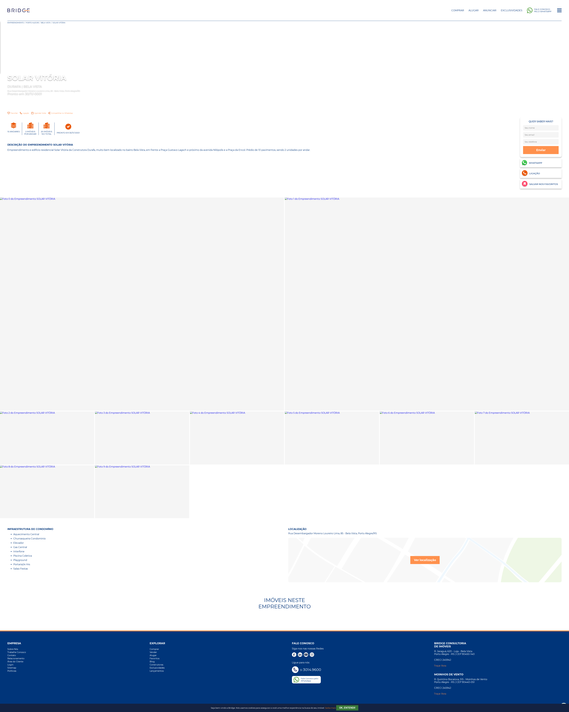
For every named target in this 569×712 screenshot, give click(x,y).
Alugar (474, 10)
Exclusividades (511, 10)
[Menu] (559, 10)
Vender (153, 652)
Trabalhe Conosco (16, 652)
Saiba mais (330, 708)
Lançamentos (157, 671)
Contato (11, 655)
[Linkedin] (300, 654)
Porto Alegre (32, 23)
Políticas (11, 671)
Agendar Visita (40, 113)
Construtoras (156, 664)
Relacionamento (15, 658)
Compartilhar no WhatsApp (62, 113)
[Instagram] (312, 654)
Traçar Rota (440, 665)
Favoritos (154, 658)
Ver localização (425, 560)
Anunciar (489, 10)
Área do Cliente (15, 661)
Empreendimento (15, 23)
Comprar (457, 10)
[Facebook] (294, 654)
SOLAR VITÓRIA (59, 23)
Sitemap (11, 667)
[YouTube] (306, 654)
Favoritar (14, 113)
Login (10, 664)
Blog (152, 661)
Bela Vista (46, 23)
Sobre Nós (12, 649)
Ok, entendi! (347, 708)
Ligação (26, 113)
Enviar (541, 150)
